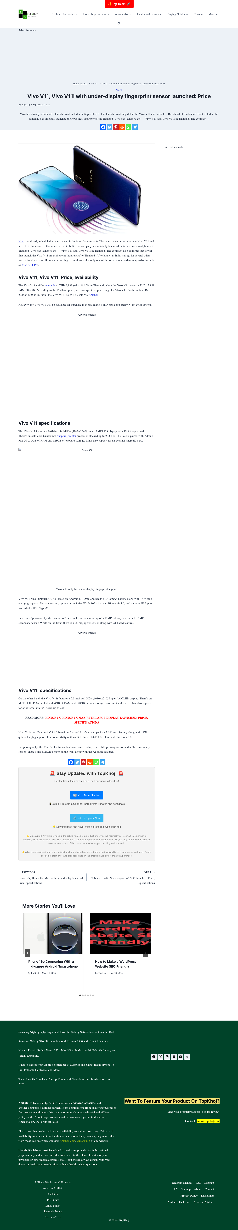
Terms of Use (53, 1217)
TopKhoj (35, 972)
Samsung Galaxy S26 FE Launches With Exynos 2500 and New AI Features (63, 1041)
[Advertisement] (115, 55)
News (119, 89)
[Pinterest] (116, 127)
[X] (160, 1057)
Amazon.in (83, 1141)
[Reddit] (122, 127)
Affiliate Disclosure (178, 1202)
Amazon (93, 295)
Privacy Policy (189, 1195)
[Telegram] (135, 127)
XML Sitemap (182, 1189)
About (197, 1189)
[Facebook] (103, 127)
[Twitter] (109, 127)
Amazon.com (67, 1141)
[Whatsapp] (128, 127)
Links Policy (52, 1205)
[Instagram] (167, 1057)
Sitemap (209, 1182)
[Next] (145, 953)
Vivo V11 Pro (30, 265)
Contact (209, 1189)
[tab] (80, 995)
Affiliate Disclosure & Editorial (52, 1182)
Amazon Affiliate (53, 1188)
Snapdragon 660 (66, 436)
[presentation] (52, 933)
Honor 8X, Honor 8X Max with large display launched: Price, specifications (51, 877)
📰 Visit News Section (86, 795)
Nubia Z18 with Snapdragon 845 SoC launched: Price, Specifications (123, 877)
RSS (198, 1182)
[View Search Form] (119, 24)
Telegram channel (181, 1182)
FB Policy (53, 1200)
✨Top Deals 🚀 (119, 3)
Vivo (21, 241)
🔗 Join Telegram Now (86, 818)
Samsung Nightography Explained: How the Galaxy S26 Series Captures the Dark (66, 1032)
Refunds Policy (53, 1211)
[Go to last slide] (27, 953)
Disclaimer (53, 1194)
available (50, 285)
